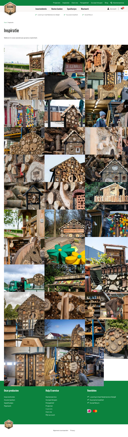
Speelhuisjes (8, 403)
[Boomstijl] (10, 2)
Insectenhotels (9, 397)
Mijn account (50, 415)
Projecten (56, 3)
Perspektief (84, 3)
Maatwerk (7, 406)
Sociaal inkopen (96, 3)
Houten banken (9, 400)
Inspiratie (65, 3)
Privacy (72, 430)
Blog (106, 3)
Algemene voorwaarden (60, 430)
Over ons (75, 3)
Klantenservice (118, 3)
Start (5, 22)
